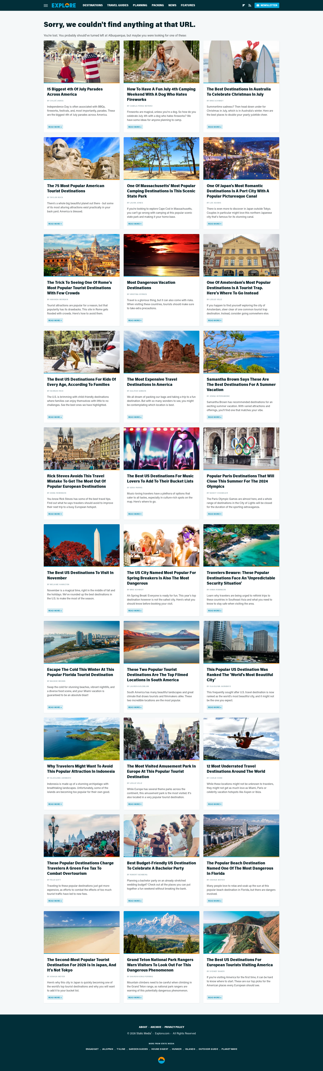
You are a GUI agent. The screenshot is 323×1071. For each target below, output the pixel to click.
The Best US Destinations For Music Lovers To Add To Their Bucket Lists (160, 479)
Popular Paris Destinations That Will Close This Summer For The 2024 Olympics (240, 481)
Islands (190, 1048)
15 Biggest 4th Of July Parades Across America (75, 92)
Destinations (93, 5)
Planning (140, 5)
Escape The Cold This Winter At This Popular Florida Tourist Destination (80, 672)
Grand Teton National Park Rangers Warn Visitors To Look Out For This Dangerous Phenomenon (160, 965)
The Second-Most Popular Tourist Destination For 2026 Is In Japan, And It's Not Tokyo (81, 965)
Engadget (92, 1048)
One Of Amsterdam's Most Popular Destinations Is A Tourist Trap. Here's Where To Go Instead (239, 287)
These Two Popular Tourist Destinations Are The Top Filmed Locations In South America (157, 674)
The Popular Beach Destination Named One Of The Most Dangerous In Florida (240, 868)
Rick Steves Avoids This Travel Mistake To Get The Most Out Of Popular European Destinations (76, 481)
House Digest (159, 1048)
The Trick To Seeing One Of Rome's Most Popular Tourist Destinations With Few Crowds (79, 287)
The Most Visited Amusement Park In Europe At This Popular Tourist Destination (161, 771)
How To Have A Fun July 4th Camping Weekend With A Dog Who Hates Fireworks (161, 94)
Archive (156, 1027)
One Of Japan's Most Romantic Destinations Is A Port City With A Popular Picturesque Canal (238, 191)
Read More (54, 127)
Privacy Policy (174, 1027)
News (172, 5)
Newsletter (269, 5)
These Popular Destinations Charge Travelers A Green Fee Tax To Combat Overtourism (80, 868)
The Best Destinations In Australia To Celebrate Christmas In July (239, 92)
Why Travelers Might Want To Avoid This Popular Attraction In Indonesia (81, 769)
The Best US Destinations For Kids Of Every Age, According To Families (81, 382)
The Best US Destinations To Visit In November (80, 575)
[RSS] (249, 5)
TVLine (121, 1048)
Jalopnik (107, 1048)
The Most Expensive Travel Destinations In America (152, 382)
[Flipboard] (243, 5)
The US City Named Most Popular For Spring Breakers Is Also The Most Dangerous (161, 578)
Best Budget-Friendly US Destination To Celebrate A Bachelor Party (161, 866)
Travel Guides (117, 5)
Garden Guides (138, 1048)
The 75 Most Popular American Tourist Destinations (75, 188)
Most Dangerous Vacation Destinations (151, 285)
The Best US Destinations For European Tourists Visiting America (240, 962)
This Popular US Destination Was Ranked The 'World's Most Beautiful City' (240, 674)
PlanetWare (229, 1048)
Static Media (143, 1033)
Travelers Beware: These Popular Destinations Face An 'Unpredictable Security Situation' (241, 578)
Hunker (177, 1048)
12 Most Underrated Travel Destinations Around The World (236, 769)
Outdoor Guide (208, 1048)
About (143, 1027)
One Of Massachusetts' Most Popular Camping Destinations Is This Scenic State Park (161, 191)
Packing (158, 5)
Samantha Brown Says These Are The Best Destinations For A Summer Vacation (241, 384)
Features (188, 5)
